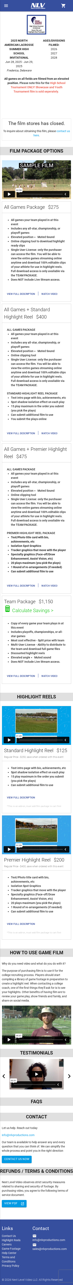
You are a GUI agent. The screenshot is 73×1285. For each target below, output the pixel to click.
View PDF (14, 1204)
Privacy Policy (10, 1265)
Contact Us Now (16, 1159)
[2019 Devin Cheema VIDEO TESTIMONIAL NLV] (37, 1074)
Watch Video (49, 294)
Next (69, 1076)
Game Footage (11, 1248)
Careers (7, 1244)
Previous (4, 1076)
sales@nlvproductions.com (49, 1249)
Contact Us (9, 1236)
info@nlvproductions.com (18, 1135)
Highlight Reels (11, 1240)
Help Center (9, 1253)
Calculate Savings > (32, 610)
